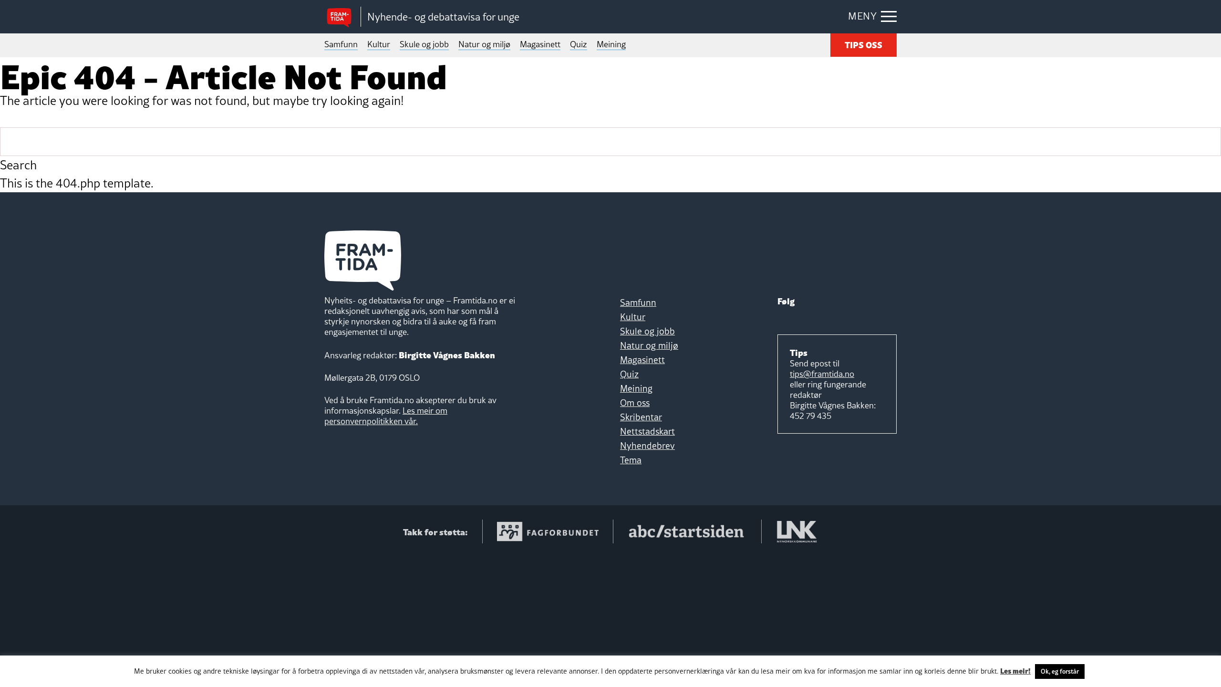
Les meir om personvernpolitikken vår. (385, 416)
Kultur (378, 44)
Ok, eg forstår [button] (1060, 671)
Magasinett (540, 44)
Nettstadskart (647, 431)
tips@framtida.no (822, 374)
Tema (631, 460)
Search (18, 165)
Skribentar (641, 417)
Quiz (578, 44)
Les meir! (1015, 670)
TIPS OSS (863, 44)
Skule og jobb (424, 44)
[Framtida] (342, 17)
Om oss (635, 402)
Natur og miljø (484, 44)
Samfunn (341, 44)
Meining (611, 44)
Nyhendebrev (647, 445)
